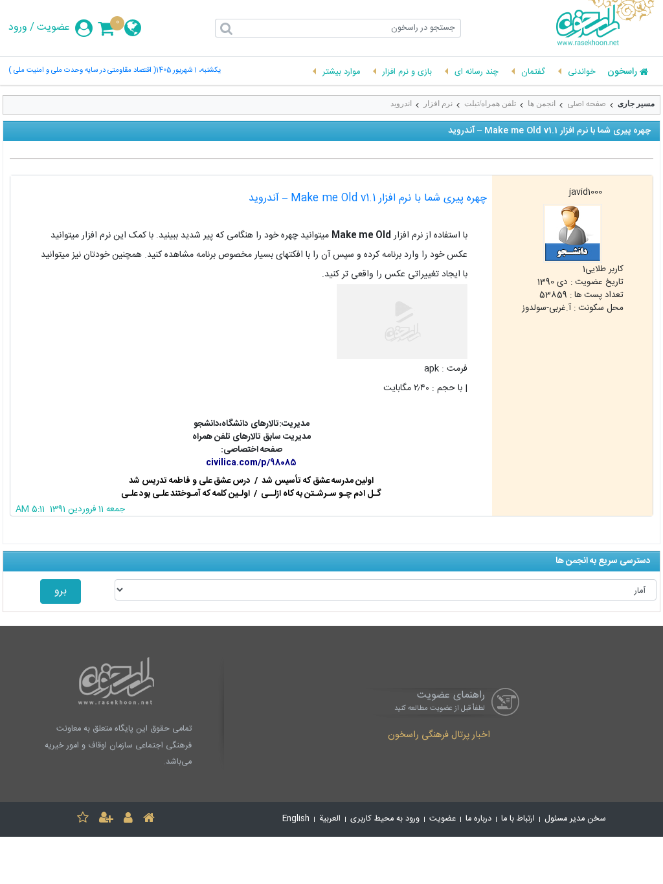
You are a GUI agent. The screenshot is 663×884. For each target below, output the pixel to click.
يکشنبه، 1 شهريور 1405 (188, 70)
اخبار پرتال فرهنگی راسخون (439, 736)
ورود (17, 28)
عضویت (53, 28)
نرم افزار (438, 103)
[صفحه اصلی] (149, 819)
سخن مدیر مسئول (575, 819)
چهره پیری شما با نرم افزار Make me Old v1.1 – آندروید (368, 198)
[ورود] (128, 819)
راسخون (622, 72)
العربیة (330, 819)
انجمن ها (542, 103)
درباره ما (478, 819)
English (295, 819)
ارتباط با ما (518, 819)
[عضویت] (106, 819)
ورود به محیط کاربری (385, 819)
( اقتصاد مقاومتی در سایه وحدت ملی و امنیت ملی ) (82, 70)
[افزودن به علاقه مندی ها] (83, 819)
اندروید (401, 103)
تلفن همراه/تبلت (490, 103)
